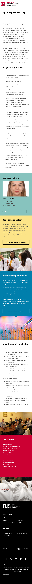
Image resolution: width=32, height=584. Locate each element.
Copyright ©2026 (6, 574)
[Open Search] (26, 3)
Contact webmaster (18, 575)
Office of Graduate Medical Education (16, 242)
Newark (4, 514)
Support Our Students (7, 525)
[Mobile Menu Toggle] (30, 3)
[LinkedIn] (21, 559)
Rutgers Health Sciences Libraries (9, 522)
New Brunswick (22, 512)
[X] (11, 558)
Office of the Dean (6, 531)
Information (6, 18)
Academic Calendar (20, 520)
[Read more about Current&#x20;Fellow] (16, 188)
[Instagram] (25, 559)
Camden (10, 514)
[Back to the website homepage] (10, 4)
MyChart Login (5, 548)
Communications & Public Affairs (23, 531)
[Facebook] (6, 559)
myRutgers (19, 546)
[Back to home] (13, 506)
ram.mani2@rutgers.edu (9, 454)
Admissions (5, 520)
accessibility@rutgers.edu (10, 569)
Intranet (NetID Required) (7, 546)
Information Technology (7, 533)
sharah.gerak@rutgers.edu (9, 466)
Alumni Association (6, 535)
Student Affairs (19, 522)
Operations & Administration (22, 533)
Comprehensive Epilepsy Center (16, 311)
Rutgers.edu (5, 512)
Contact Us (5, 541)
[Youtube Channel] (16, 558)
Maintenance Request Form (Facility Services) (8, 552)
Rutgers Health (13, 512)
